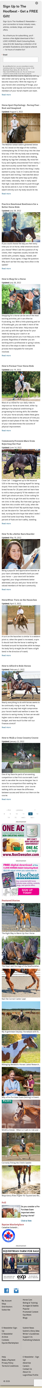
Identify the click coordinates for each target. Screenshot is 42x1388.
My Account (7, 1301)
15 (15, 817)
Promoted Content (30, 1312)
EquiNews (27, 1315)
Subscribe (6, 1310)
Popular (26, 1309)
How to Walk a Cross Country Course (20, 737)
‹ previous (19, 810)
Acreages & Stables (30, 1306)
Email (5, 54)
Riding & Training (30, 1303)
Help (4, 1357)
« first (9, 810)
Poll (4, 1202)
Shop (4, 1304)
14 (9, 817)
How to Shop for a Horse (14, 279)
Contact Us (27, 1369)
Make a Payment (8, 1360)
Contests (5, 1340)
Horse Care (27, 1300)
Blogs (25, 1318)
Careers (26, 1366)
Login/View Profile (30, 1375)
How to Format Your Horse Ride (18, 366)
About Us (27, 1372)
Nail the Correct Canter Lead (14, 999)
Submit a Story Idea (31, 1331)
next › (23, 817)
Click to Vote (26, 1221)
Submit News (28, 1328)
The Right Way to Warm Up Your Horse (18, 933)
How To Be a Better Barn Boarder (18, 534)
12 (30, 814)
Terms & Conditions (10, 1366)
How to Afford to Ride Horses (16, 665)
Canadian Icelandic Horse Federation (17, 1227)
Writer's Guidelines (31, 1334)
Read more (6, 95)
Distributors (7, 1307)
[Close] (36, 3)
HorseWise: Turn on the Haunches (19, 599)
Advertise (27, 1363)
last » (32, 817)
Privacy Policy (7, 1363)
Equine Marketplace (10, 1343)
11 (23, 814)
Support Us (27, 1337)
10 (17, 814)
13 (37, 814)
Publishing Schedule (31, 1340)
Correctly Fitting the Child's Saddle (16, 1163)
